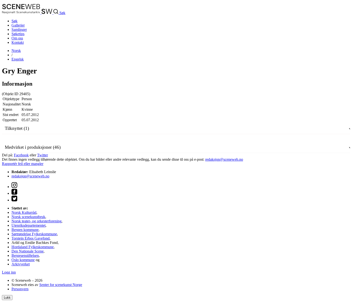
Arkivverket (20, 264)
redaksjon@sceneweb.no (224, 159)
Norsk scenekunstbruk (28, 217)
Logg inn (9, 272)
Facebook (21, 155)
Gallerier (18, 25)
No (16, 51)
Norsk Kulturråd (23, 212)
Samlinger (19, 29)
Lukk (7, 297)
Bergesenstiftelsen (25, 255)
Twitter (42, 155)
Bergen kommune (25, 230)
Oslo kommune (23, 260)
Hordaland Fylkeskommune (32, 247)
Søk (14, 21)
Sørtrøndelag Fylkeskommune (34, 234)
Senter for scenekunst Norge (60, 285)
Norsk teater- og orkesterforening (36, 221)
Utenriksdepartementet (28, 225)
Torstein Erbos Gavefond (30, 238)
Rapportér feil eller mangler (22, 164)
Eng (17, 59)
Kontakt (17, 42)
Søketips (17, 34)
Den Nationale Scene (27, 251)
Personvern (19, 289)
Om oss (17, 38)
